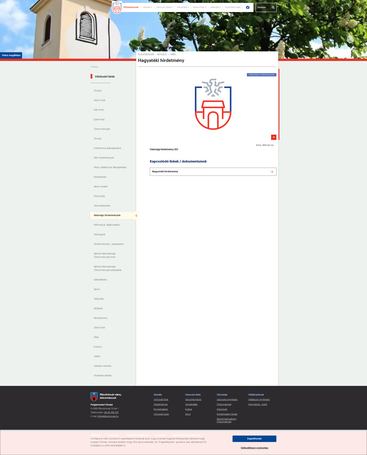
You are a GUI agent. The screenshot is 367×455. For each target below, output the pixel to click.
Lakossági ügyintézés (227, 400)
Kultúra (97, 347)
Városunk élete (163, 7)
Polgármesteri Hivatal (227, 414)
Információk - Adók (257, 404)
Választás (214, 7)
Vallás (97, 356)
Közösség (99, 196)
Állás (96, 337)
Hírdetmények (161, 404)
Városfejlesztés (102, 206)
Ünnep (97, 139)
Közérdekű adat (233, 7)
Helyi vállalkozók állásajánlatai (110, 167)
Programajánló (161, 409)
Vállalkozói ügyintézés (259, 400)
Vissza (95, 67)
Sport (97, 289)
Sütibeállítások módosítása (254, 448)
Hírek (173, 55)
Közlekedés (100, 177)
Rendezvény (101, 318)
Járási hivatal (101, 187)
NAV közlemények (104, 158)
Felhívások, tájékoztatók (107, 225)
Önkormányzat (102, 129)
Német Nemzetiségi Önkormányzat (226, 420)
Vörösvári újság (161, 414)
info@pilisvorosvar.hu (108, 416)
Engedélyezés (254, 439)
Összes (98, 91)
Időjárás (98, 308)
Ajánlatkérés (100, 280)
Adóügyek (99, 235)
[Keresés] (273, 7)
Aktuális (147, 7)
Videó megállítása (11, 55)
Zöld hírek (99, 328)
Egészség (99, 119)
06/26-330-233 (111, 413)
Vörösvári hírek (161, 400)
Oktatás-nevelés (103, 366)
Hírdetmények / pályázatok (109, 244)
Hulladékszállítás (103, 376)
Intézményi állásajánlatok (107, 148)
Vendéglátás (191, 404)
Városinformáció (193, 400)
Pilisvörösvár (146, 55)
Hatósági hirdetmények (107, 215)
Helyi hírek (100, 100)
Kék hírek (99, 110)
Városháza (182, 7)
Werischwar (199, 7)
